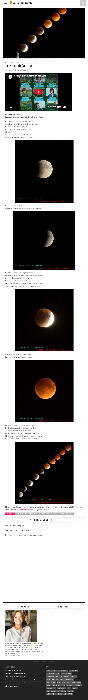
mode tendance (76, 682)
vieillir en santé (66, 674)
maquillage (55, 679)
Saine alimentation (52, 676)
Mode (58, 682)
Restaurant (77, 685)
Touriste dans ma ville (67, 679)
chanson (27, 514)
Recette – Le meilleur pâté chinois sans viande (23, 535)
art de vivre (19, 514)
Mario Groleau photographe (50, 514)
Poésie (62, 514)
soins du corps (51, 691)
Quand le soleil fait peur (14, 526)
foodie (58, 674)
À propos (36, 662)
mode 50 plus (66, 682)
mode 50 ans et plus (59, 685)
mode (48, 679)
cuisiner (75, 688)
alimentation (73, 671)
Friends (52, 662)
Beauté (70, 694)
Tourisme (69, 685)
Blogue (37, 509)
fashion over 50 (51, 694)
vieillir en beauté (52, 671)
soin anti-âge (62, 694)
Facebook (25, 509)
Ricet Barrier (70, 514)
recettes (70, 691)
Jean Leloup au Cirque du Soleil (17, 530)
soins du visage (64, 676)
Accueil (44, 662)
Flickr (47, 509)
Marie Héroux (12, 70)
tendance (74, 676)
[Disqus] (44, 568)
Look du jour (62, 691)
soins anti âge (51, 682)
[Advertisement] (61, 623)
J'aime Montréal (51, 688)
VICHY (69, 688)
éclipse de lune (35, 514)
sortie (49, 685)
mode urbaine (61, 688)
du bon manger (63, 671)
